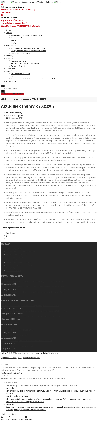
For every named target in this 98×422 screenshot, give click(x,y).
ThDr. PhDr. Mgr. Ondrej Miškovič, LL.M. (42, 353)
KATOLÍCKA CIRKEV (14, 249)
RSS (19, 357)
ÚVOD (8, 30)
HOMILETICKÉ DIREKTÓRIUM (17, 254)
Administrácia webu (31, 357)
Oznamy (9, 58)
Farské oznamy (15, 112)
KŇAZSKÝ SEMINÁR (13, 270)
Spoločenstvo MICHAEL (20, 74)
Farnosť (9, 33)
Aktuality (9, 56)
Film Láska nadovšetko (20, 53)
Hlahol (13, 76)
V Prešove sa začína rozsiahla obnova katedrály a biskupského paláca (32, 316)
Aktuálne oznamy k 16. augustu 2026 (17, 346)
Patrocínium (11, 45)
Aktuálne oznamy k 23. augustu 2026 (17, 330)
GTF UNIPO (10, 268)
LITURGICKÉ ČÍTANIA (14, 257)
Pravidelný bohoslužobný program (25, 63)
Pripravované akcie (19, 61)
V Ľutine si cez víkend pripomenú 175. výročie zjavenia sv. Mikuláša (30, 305)
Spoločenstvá (12, 71)
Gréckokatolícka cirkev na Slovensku (26, 35)
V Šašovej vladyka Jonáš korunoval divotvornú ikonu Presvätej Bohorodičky (34, 311)
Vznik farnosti (16, 38)
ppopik (20, 115)
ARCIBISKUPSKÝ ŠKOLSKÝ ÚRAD (19, 262)
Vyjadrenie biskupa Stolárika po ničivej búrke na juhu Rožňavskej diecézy (33, 281)
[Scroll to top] (1, 362)
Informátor (10, 68)
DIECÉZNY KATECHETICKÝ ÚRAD (19, 265)
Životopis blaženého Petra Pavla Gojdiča (28, 48)
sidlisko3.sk (5, 353)
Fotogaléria (11, 81)
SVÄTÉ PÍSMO (12, 260)
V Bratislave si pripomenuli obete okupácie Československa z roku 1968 (32, 292)
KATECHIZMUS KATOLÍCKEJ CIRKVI (20, 252)
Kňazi (13, 40)
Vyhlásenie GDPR (8, 357)
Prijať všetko (16, 373)
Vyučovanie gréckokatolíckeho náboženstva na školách (34, 79)
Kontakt (14, 43)
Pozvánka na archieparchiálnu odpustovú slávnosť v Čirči (26, 340)
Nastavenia (6, 373)
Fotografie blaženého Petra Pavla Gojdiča (28, 50)
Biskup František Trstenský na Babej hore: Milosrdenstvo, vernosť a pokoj (32, 287)
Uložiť (3, 414)
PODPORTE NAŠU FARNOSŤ (12, 94)
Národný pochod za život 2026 (14, 335)
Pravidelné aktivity (18, 66)
